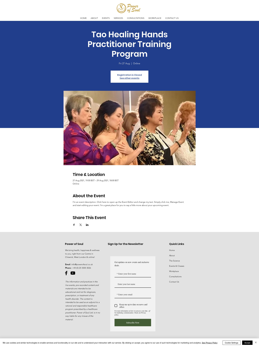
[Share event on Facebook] (74, 225)
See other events (129, 78)
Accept (247, 342)
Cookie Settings (231, 342)
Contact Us (174, 281)
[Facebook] (66, 273)
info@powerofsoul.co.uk (82, 264)
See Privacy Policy (209, 342)
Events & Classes (176, 266)
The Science (174, 260)
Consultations (175, 276)
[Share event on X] (80, 225)
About (172, 255)
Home (172, 250)
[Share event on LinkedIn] (87, 225)
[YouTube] (73, 273)
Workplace (174, 271)
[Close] (255, 343)
